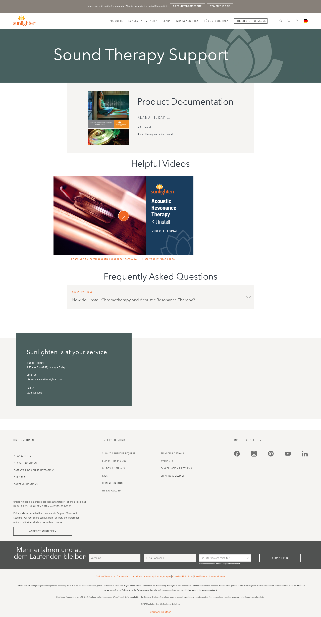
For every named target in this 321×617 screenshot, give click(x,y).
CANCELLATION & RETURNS (176, 468)
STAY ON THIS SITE (220, 6)
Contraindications (26, 484)
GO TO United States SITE (187, 6)
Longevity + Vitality (142, 21)
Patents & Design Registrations (34, 470)
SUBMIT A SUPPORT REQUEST (118, 453)
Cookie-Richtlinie (182, 576)
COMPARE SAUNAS (112, 483)
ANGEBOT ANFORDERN (43, 531)
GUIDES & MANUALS (113, 468)
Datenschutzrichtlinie (129, 576)
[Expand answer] (248, 297)
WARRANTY (167, 461)
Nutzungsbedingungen (157, 576)
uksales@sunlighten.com (30, 506)
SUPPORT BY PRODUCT (115, 461)
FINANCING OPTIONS (172, 453)
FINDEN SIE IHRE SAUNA (251, 21)
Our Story (20, 477)
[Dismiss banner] (313, 6)
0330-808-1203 (62, 506)
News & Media (22, 456)
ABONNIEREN (280, 557)
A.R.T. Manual (144, 127)
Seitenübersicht (105, 576)
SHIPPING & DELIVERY (173, 475)
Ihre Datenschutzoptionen (209, 576)
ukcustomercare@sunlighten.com (44, 379)
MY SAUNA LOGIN (112, 490)
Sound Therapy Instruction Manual (155, 134)
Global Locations (25, 463)
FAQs (105, 475)
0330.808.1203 (34, 392)
